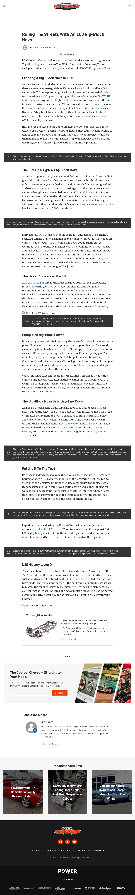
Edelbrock (45, 529)
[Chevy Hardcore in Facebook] (67, 841)
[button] (67, 54)
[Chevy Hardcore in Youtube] (74, 841)
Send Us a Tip (67, 850)
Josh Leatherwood (68, 639)
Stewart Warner (66, 431)
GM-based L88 (35, 282)
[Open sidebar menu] (4, 6)
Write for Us (84, 850)
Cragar (95, 431)
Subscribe (60, 692)
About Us (36, 850)
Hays (25, 427)
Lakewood (71, 423)
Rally (99, 108)
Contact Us (50, 850)
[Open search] (130, 6)
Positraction (83, 108)
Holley (63, 525)
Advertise (99, 850)
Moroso (83, 365)
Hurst (79, 427)
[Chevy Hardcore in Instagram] (60, 841)
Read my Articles (51, 744)
